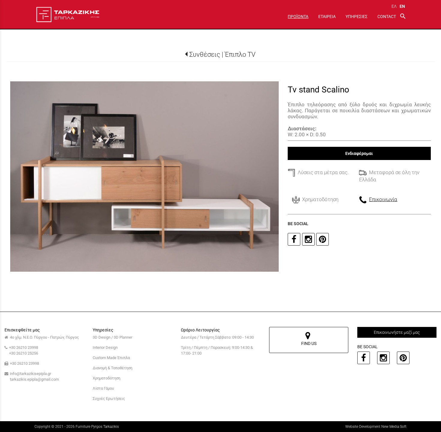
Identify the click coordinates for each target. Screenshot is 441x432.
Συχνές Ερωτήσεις (109, 398)
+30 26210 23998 (23, 347)
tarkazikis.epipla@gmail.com (34, 379)
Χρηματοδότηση (106, 378)
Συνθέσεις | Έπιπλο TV (222, 54)
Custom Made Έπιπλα (111, 357)
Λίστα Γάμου (103, 388)
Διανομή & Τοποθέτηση (112, 368)
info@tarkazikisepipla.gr (30, 373)
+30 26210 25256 (23, 353)
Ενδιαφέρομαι (359, 153)
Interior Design (105, 347)
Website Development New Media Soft (375, 426)
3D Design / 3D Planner (112, 337)
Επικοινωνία (383, 199)
